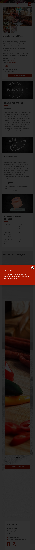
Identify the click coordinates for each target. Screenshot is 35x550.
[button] (32, 267)
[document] (17, 275)
